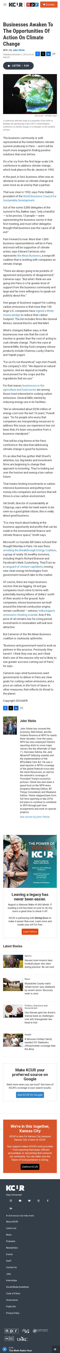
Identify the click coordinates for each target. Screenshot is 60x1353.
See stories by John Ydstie (35, 816)
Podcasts (10, 1241)
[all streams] (56, 1349)
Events (9, 1254)
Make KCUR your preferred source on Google (30, 1074)
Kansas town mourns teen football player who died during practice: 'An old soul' (39, 963)
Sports (28, 956)
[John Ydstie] (10, 725)
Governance (12, 1300)
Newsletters (12, 1248)
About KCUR (12, 1222)
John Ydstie (19, 50)
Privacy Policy (12, 1313)
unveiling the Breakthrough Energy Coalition (29, 550)
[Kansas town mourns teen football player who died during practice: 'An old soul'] (13, 961)
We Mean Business (29, 255)
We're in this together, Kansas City (30, 1128)
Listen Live (11, 1228)
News (27, 979)
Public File (11, 1306)
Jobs (8, 1274)
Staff (8, 1261)
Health (28, 1034)
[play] (5, 1349)
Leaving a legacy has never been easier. (30, 896)
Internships (11, 1280)
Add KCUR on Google (30, 1094)
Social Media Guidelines (17, 1287)
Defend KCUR (30, 1166)
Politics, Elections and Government (36, 1006)
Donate (50, 4)
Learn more (30, 931)
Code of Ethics (13, 1293)
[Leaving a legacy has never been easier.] (30, 861)
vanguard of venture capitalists (24, 566)
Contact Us (11, 1267)
